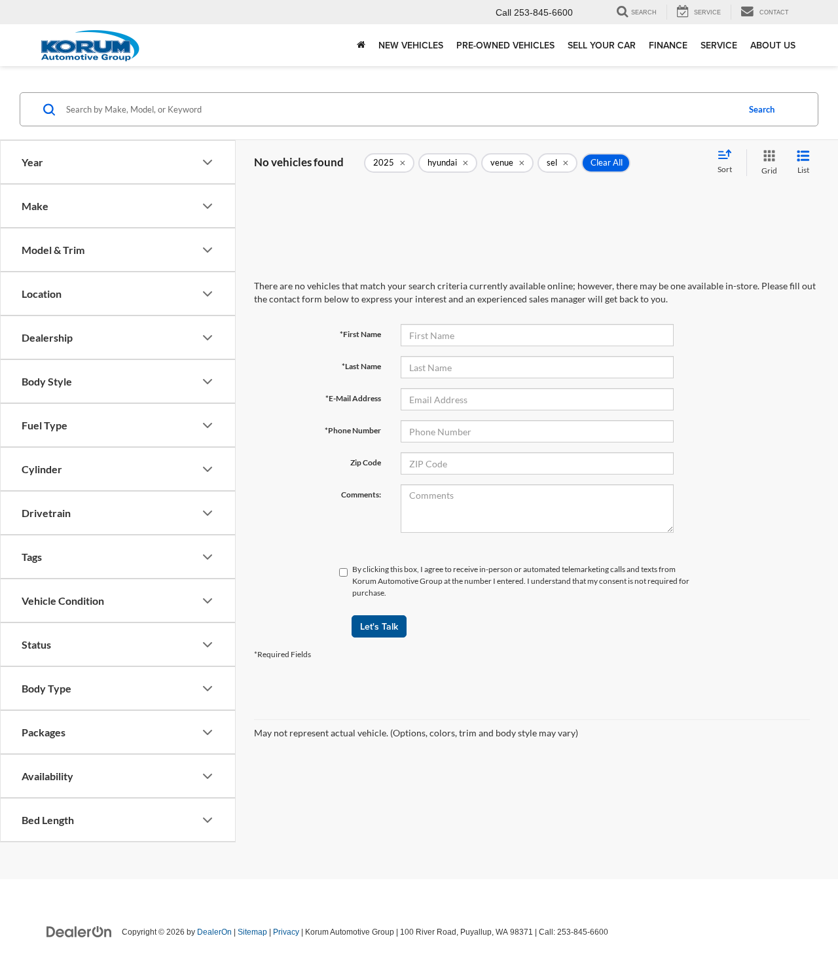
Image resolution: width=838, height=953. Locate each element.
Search (761, 109)
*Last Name (361, 366)
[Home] (361, 45)
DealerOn (214, 932)
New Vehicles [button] (410, 45)
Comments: (361, 494)
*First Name (360, 334)
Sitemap (252, 932)
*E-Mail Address (353, 398)
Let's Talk (379, 626)
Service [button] (719, 45)
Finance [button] (668, 45)
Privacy (286, 932)
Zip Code (365, 462)
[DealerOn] (79, 931)
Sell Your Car (602, 45)
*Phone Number (353, 430)
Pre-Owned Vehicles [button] (505, 45)
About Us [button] (772, 45)
